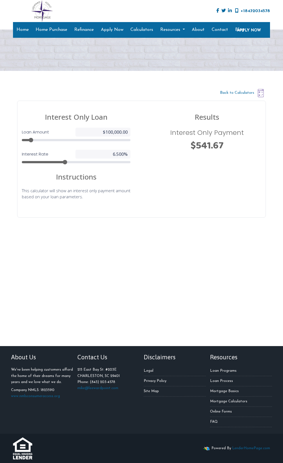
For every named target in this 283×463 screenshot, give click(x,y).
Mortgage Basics (224, 391)
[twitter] (223, 11)
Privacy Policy (155, 381)
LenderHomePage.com (251, 448)
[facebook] (217, 11)
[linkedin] (230, 11)
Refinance (84, 30)
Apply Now (112, 30)
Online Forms (221, 411)
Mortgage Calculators (228, 401)
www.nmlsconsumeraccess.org (35, 396)
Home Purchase (51, 30)
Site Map (151, 391)
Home (23, 30)
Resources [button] (171, 30)
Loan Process (221, 381)
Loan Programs (223, 371)
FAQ (214, 422)
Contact (220, 30)
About (198, 30)
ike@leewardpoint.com (99, 388)
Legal (148, 371)
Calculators (141, 30)
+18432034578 (255, 11)
